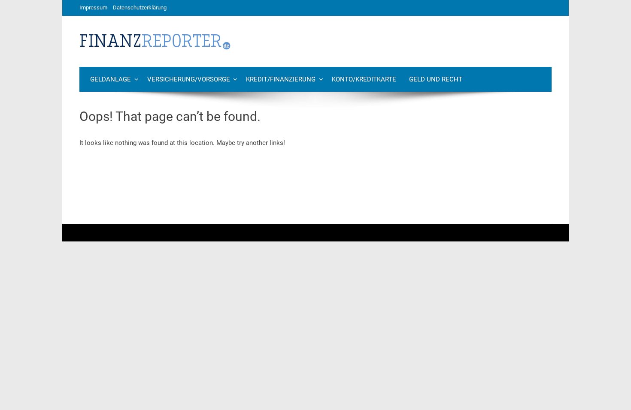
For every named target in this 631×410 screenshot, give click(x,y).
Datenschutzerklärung (140, 7)
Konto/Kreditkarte (364, 79)
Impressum (93, 7)
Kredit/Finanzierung (281, 79)
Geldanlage (110, 79)
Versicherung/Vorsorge (188, 79)
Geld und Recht (435, 79)
